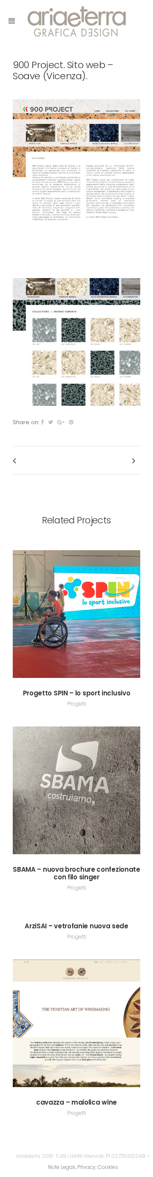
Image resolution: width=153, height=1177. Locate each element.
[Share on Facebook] (42, 422)
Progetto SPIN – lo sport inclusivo (76, 693)
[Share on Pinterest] (71, 422)
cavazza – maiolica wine (76, 1102)
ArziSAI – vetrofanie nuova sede (76, 926)
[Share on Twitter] (50, 422)
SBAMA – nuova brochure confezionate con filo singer (76, 873)
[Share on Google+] (61, 422)
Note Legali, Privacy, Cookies (83, 1167)
